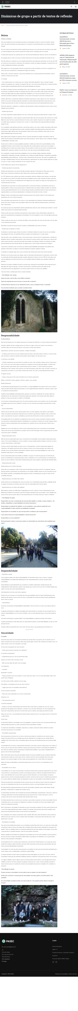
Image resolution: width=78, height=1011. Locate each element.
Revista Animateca (57, 946)
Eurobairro (55, 955)
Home (2, 25)
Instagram (7, 2)
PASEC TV (55, 949)
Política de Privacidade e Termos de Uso (66, 974)
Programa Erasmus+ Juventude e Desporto (63, 952)
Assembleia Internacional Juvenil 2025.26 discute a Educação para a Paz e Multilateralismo (67, 41)
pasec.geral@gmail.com (10, 947)
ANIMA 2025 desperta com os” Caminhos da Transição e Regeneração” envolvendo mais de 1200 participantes (68, 59)
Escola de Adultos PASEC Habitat (60, 958)
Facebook (7, 1)
